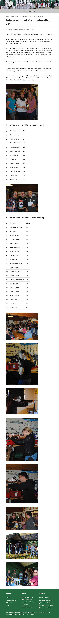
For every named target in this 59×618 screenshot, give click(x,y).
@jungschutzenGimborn (46, 605)
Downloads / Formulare (28, 607)
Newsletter (25, 604)
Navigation (30, 11)
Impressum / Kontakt (11, 600)
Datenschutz (9, 603)
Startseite (8, 16)
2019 (20, 16)
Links (7, 605)
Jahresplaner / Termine (28, 602)
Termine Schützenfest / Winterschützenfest (28, 598)
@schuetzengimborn (45, 597)
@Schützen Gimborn (45, 608)
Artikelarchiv (15, 16)
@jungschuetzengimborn (46, 600)
